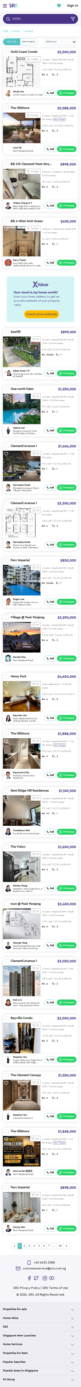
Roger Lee (18, 599)
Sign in (72, 5)
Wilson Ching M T (22, 203)
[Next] (67, 1246)
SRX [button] (5, 1326)
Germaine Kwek (21, 485)
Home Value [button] (10, 1318)
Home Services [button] (12, 1344)
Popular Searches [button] (14, 1362)
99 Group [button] (9, 1379)
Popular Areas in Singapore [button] (20, 1370)
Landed (28, 31)
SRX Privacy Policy (26, 1288)
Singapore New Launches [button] (19, 1335)
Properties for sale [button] (15, 1309)
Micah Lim (18, 91)
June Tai (17, 147)
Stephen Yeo (20, 1057)
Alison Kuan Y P (21, 371)
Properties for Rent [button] (15, 1353)
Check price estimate (41, 314)
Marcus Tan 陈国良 (23, 1171)
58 (60, 1245)
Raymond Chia (21, 772)
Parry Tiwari (19, 260)
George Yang (20, 943)
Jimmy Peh (19, 1227)
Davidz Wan (19, 657)
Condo (15, 31)
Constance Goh (21, 830)
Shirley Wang (20, 885)
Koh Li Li (17, 1000)
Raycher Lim (20, 715)
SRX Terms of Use (55, 1288)
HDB (5, 31)
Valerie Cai (19, 428)
